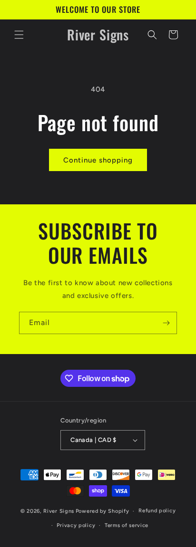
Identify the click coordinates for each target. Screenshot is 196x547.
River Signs (58, 511)
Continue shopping (98, 160)
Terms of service (126, 525)
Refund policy (157, 511)
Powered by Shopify (102, 511)
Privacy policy (76, 525)
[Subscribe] (166, 323)
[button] (19, 34)
